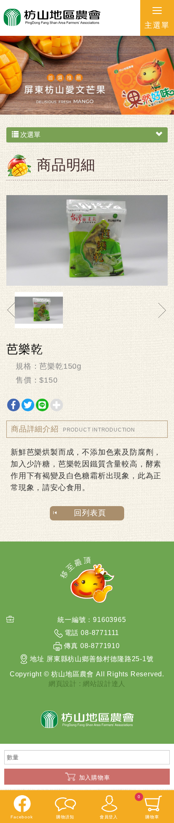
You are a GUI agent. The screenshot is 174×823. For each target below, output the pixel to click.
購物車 (148, 806)
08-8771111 (100, 632)
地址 (37, 658)
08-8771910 (100, 645)
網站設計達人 (104, 683)
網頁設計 (63, 683)
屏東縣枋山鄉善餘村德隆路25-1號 (100, 658)
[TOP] (87, 580)
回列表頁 (90, 513)
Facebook (22, 817)
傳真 (71, 645)
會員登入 (109, 817)
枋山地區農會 (51, 17)
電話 (72, 632)
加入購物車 (94, 777)
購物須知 (65, 817)
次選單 (30, 134)
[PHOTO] (87, 240)
